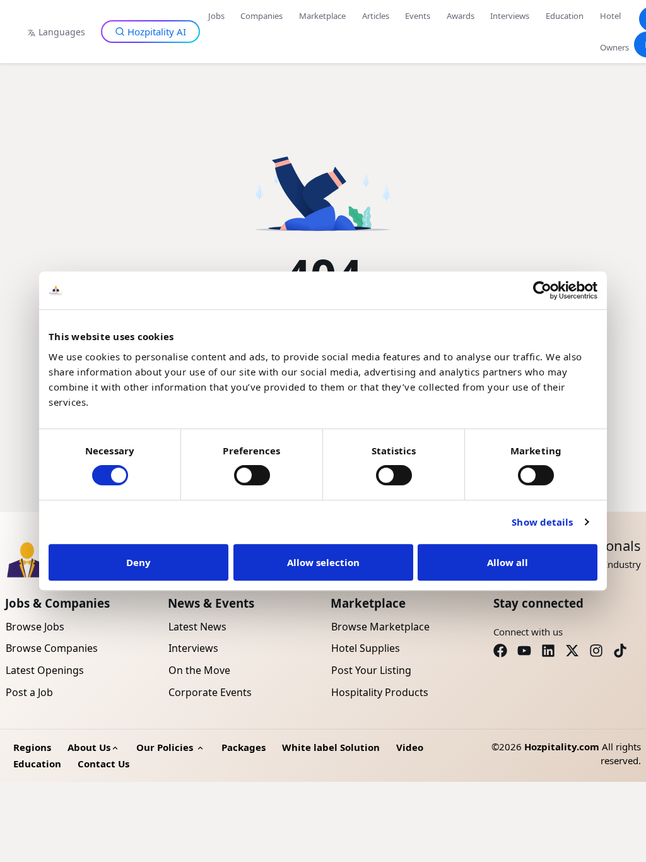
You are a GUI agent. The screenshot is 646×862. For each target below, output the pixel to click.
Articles (375, 15)
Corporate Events (210, 692)
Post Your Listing (371, 670)
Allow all (507, 562)
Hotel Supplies (365, 648)
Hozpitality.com (561, 746)
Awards (460, 15)
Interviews (509, 15)
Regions (32, 747)
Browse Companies (52, 648)
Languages (61, 32)
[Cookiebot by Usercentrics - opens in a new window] (542, 290)
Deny (138, 562)
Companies (261, 15)
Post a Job (29, 692)
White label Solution (331, 747)
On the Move (199, 670)
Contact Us (103, 763)
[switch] (252, 475)
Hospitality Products (379, 692)
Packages (243, 747)
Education (565, 15)
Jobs (216, 15)
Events (417, 15)
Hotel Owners (614, 31)
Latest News (197, 627)
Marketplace (322, 15)
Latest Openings (45, 670)
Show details (542, 522)
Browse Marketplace (380, 627)
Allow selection (323, 562)
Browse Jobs (35, 627)
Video (409, 747)
